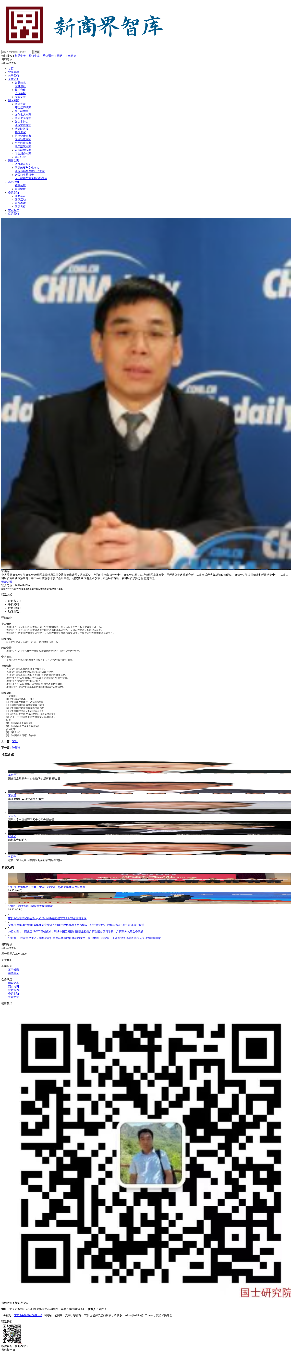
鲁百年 (12, 856)
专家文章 (20, 96)
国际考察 (20, 206)
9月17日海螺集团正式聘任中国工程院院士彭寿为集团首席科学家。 (48, 887)
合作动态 (13, 79)
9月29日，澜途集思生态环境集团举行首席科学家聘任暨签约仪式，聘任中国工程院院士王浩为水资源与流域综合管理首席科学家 (84, 938)
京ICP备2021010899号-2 (28, 1315)
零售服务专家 (23, 153)
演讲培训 (20, 86)
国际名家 (13, 160)
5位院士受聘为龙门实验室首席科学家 (30, 906)
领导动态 (20, 82)
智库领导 (13, 72)
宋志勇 (12, 795)
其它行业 (20, 157)
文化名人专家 (23, 114)
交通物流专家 (23, 139)
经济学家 (34, 55)
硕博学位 (20, 189)
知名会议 (20, 196)
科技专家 (20, 132)
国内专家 (13, 100)
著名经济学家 (23, 107)
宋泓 (15, 741)
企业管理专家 (23, 125)
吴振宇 (12, 775)
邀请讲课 (6, 581)
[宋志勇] (149, 792)
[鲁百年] (149, 853)
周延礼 (61, 55)
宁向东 (12, 815)
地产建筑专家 (23, 146)
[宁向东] (149, 812)
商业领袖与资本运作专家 (30, 171)
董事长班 (20, 185)
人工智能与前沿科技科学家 (31, 178)
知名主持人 (21, 121)
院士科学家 (21, 111)
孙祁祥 (16, 747)
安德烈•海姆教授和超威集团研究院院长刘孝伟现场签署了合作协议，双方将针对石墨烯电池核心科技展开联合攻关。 (77, 925)
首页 (11, 68)
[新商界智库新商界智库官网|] (84, 48)
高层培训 (13, 181)
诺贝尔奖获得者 (24, 174)
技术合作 (20, 89)
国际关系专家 (23, 118)
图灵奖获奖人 (23, 164)
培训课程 (48, 55)
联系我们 (13, 213)
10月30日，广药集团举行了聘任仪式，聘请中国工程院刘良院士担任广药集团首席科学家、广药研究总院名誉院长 (75, 931)
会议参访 (20, 93)
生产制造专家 (23, 142)
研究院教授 (21, 128)
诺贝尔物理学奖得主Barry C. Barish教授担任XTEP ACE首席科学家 (47, 918)
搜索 (37, 52)
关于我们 (13, 75)
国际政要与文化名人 (27, 167)
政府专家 (20, 104)
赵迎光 (12, 836)
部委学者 (20, 55)
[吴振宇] (149, 771)
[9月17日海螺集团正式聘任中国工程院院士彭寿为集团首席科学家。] (149, 883)
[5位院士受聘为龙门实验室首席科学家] (149, 902)
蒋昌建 (72, 55)
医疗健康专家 (23, 135)
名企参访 (20, 203)
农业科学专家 (23, 150)
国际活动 (20, 199)
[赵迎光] (149, 833)
